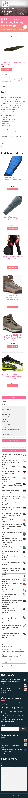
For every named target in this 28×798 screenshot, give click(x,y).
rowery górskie (5, 80)
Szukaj (3, 725)
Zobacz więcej (6, 69)
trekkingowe (5, 421)
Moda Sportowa (7, 409)
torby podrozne (20, 80)
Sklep (4, 401)
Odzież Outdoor (7, 417)
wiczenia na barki (6, 81)
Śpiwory (12, 35)
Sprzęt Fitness (6, 427)
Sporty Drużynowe (7, 424)
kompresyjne (6, 414)
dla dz (10, 78)
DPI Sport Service (5, 28)
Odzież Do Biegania (7, 412)
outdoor (4, 419)
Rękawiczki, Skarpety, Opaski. (10, 429)
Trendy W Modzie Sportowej (10, 432)
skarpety (12, 80)
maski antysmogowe (19, 78)
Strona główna (5, 35)
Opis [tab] (4, 86)
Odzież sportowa (7, 434)
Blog (3, 404)
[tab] (24, 2)
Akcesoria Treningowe (8, 407)
